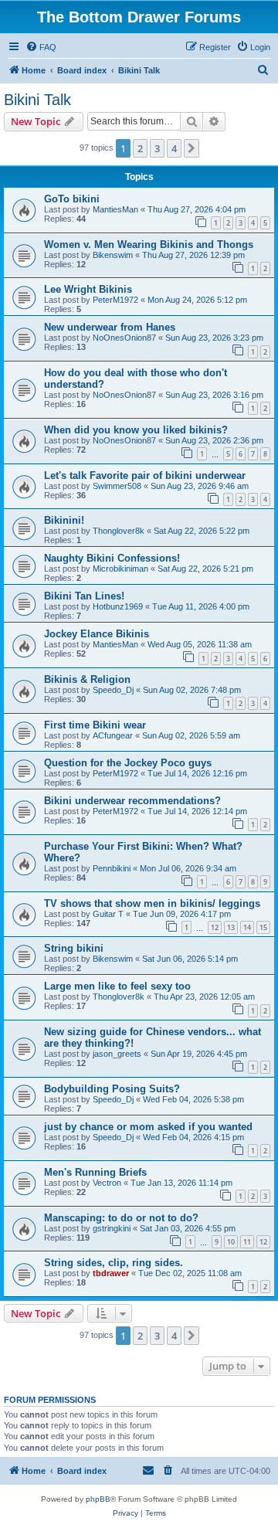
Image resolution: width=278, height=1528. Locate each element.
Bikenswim (113, 255)
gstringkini (112, 1228)
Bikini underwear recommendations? (132, 800)
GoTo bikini (72, 199)
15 (263, 927)
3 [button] (157, 148)
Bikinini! (64, 520)
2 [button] (140, 148)
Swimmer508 (117, 486)
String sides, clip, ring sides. (113, 1262)
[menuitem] (40, 47)
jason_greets (117, 1053)
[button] (191, 148)
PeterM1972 (115, 299)
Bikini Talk (37, 99)
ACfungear (113, 735)
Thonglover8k (118, 530)
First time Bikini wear (95, 725)
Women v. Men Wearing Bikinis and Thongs (148, 244)
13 (231, 927)
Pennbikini (112, 868)
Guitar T (108, 913)
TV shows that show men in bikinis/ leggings (152, 903)
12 (215, 927)
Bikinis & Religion (87, 679)
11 (247, 1242)
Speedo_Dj (113, 689)
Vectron (107, 1182)
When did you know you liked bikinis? (136, 430)
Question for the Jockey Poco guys (128, 763)
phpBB (98, 1499)
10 (231, 1242)
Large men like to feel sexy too (117, 986)
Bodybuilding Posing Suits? (112, 1089)
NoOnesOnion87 (124, 337)
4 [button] (174, 148)
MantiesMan (115, 209)
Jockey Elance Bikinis (96, 634)
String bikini (73, 948)
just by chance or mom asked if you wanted (148, 1126)
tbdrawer (111, 1273)
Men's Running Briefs (95, 1172)
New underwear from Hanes (109, 327)
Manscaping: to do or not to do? (121, 1218)
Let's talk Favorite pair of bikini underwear (145, 475)
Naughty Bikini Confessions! (112, 558)
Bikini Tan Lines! (84, 596)
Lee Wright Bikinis (88, 289)
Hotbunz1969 (118, 606)
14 (247, 927)
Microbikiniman (120, 568)
